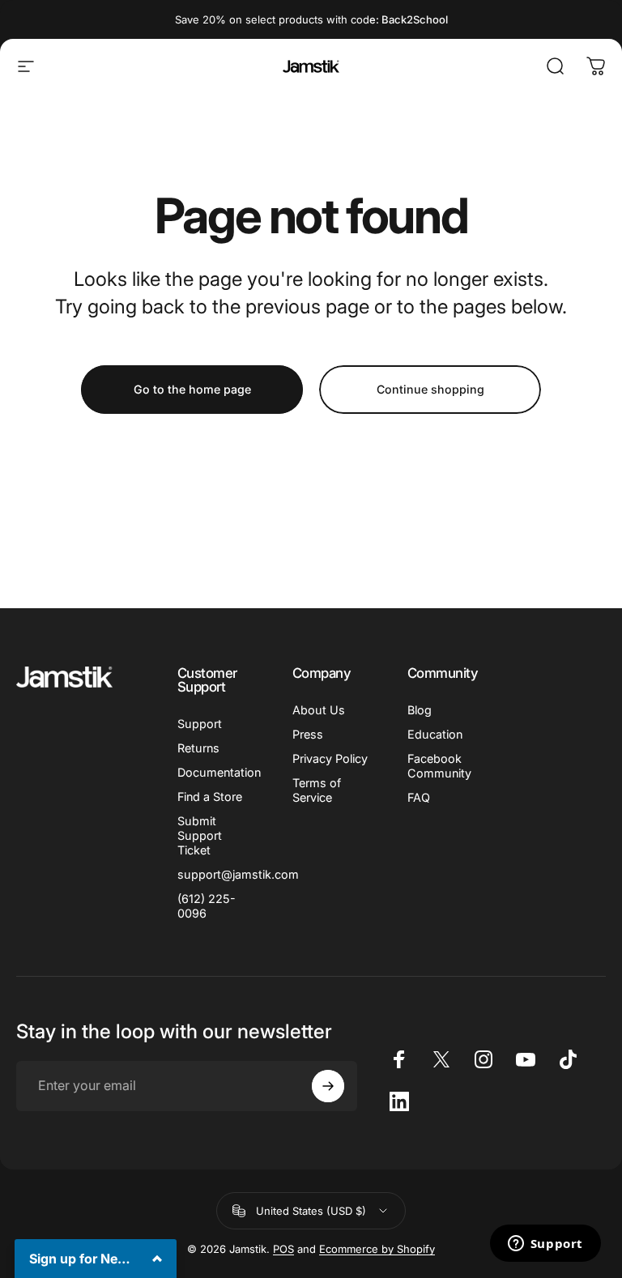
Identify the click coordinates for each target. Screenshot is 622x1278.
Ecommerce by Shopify (377, 1248)
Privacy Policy (330, 758)
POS (283, 1248)
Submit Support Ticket (199, 835)
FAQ (418, 797)
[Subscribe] (328, 1086)
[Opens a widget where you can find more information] (545, 1245)
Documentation (219, 772)
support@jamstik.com (238, 874)
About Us (318, 710)
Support (199, 724)
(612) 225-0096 (206, 906)
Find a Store (209, 796)
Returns (198, 748)
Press (307, 734)
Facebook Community (439, 766)
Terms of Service (316, 790)
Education (434, 734)
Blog (419, 710)
